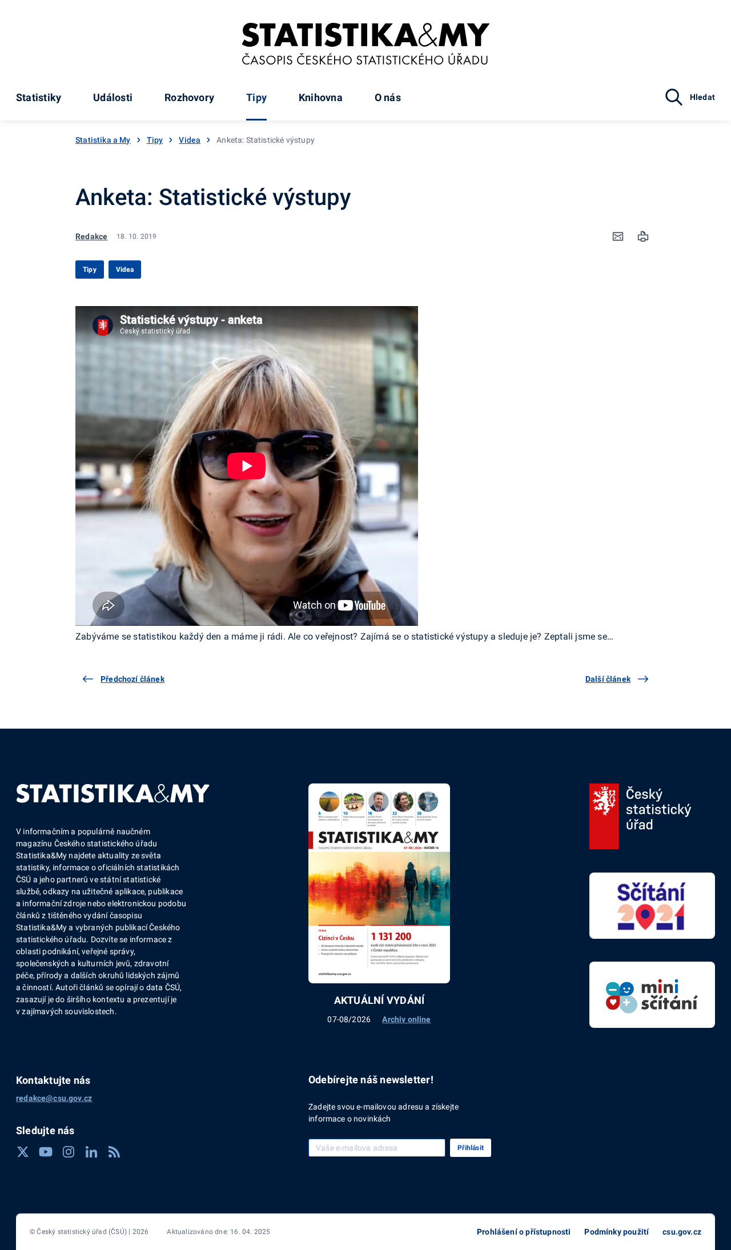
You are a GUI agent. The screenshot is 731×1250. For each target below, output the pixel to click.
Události (112, 97)
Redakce (91, 236)
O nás (388, 97)
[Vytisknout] (643, 236)
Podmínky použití (616, 1231)
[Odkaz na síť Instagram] (68, 1152)
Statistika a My (103, 139)
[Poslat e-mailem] (617, 236)
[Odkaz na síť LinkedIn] (91, 1152)
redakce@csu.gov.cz (54, 1098)
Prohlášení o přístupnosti (524, 1231)
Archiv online (406, 1019)
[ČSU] (640, 816)
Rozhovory (189, 97)
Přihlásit (470, 1148)
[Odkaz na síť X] (23, 1152)
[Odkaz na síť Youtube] (46, 1152)
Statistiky (38, 97)
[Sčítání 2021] (652, 906)
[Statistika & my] (366, 44)
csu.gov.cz (681, 1231)
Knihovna (321, 97)
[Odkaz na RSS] (114, 1152)
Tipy (256, 97)
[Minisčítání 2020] (652, 995)
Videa (189, 139)
